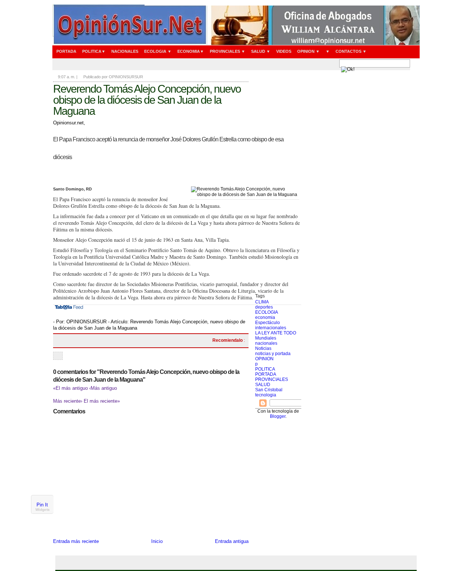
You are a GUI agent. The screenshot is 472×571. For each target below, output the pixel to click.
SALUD (262, 384)
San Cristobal (268, 389)
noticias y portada (273, 353)
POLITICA (265, 369)
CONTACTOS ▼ (351, 51)
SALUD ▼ (260, 51)
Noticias (263, 348)
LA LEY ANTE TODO (275, 333)
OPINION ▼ (308, 51)
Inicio (157, 541)
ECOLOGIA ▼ (157, 51)
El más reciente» (102, 401)
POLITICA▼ (93, 51)
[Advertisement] (278, 182)
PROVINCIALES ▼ (227, 51)
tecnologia (265, 395)
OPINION (264, 358)
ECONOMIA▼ (190, 51)
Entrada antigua (232, 541)
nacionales (266, 343)
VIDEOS (283, 51)
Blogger (277, 416)
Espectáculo (267, 322)
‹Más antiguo (103, 388)
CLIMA (262, 302)
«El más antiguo (71, 388)
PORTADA (66, 51)
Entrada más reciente (76, 541)
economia (265, 317)
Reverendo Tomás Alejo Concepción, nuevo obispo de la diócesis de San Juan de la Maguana (147, 100)
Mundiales (265, 338)
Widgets (42, 510)
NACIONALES (124, 51)
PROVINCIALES (271, 379)
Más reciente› (68, 401)
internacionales (270, 327)
